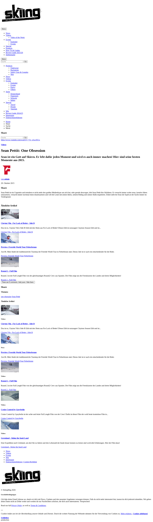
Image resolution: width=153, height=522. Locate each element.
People (13, 107)
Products (9, 48)
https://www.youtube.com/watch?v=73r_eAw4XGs (20, 140)
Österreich (14, 96)
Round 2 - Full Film (9, 271)
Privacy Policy (16, 505)
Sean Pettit (16, 297)
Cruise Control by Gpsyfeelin (13, 410)
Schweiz (14, 98)
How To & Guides (13, 50)
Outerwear (15, 68)
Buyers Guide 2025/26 (14, 53)
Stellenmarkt (10, 55)
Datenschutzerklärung (14, 118)
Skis (12, 74)
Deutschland (15, 94)
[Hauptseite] (23, 23)
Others (13, 89)
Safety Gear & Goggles (19, 72)
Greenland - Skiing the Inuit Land (15, 438)
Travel (13, 105)
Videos (8, 35)
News (8, 33)
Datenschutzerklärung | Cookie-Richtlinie (21, 462)
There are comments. (18, 282)
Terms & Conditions (38, 505)
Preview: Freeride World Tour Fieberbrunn (19, 247)
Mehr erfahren (126, 514)
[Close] (2, 510)
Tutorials (14, 109)
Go (26, 61)
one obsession (6, 297)
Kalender (14, 42)
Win (7, 111)
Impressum (10, 115)
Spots (8, 92)
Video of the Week (18, 37)
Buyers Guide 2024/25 (14, 113)
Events (8, 40)
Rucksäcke (15, 70)
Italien (13, 100)
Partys (13, 87)
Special (8, 46)
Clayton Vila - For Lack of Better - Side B (18, 223)
